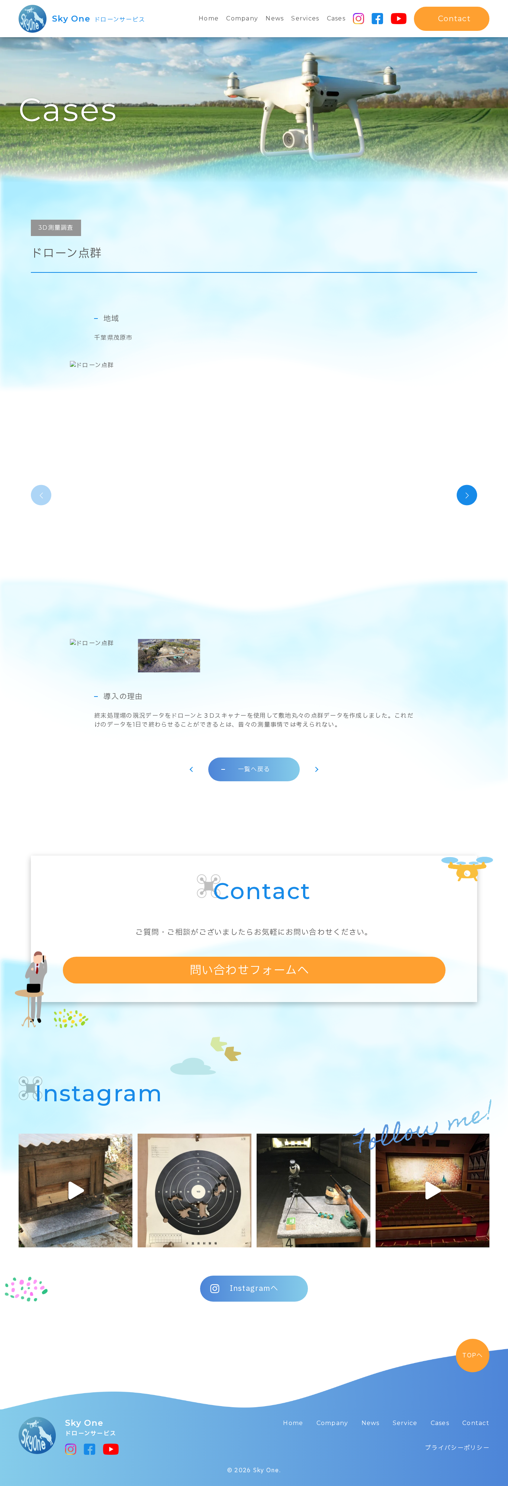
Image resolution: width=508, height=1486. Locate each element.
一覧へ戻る (254, 769)
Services (305, 18)
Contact (475, 1423)
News (275, 18)
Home (209, 18)
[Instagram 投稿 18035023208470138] (432, 1190)
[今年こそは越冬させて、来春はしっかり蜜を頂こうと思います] (75, 1190)
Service (405, 1423)
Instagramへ (254, 1288)
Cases (336, 18)
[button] (467, 495)
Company (242, 18)
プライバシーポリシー (457, 1447)
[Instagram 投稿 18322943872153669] (194, 1190)
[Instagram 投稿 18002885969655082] (313, 1190)
